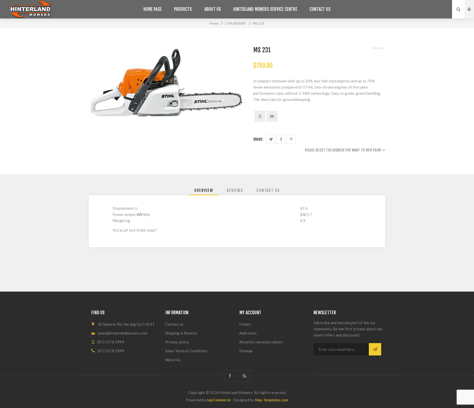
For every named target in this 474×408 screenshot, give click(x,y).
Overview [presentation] (203, 190)
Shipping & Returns (181, 333)
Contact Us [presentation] (268, 190)
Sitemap (246, 351)
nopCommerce (219, 400)
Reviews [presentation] (235, 190)
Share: (258, 139)
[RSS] (244, 376)
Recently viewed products (261, 342)
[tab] (203, 190)
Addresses (248, 333)
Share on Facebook (281, 139)
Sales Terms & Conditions (186, 351)
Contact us (174, 324)
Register (473, 14)
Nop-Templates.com (271, 400)
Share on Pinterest (291, 139)
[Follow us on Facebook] (230, 376)
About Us (173, 359)
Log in (473, 4)
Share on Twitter (271, 139)
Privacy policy (177, 342)
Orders (245, 324)
